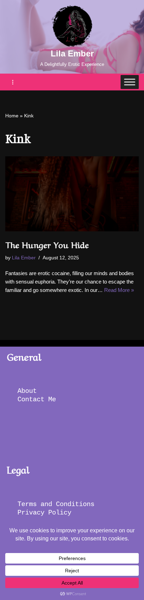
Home (12, 115)
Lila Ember (24, 257)
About (29, 391)
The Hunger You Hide (47, 244)
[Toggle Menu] (129, 82)
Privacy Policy (46, 513)
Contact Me (36, 399)
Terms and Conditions (57, 504)
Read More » (119, 290)
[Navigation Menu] (13, 82)
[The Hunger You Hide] (72, 194)
